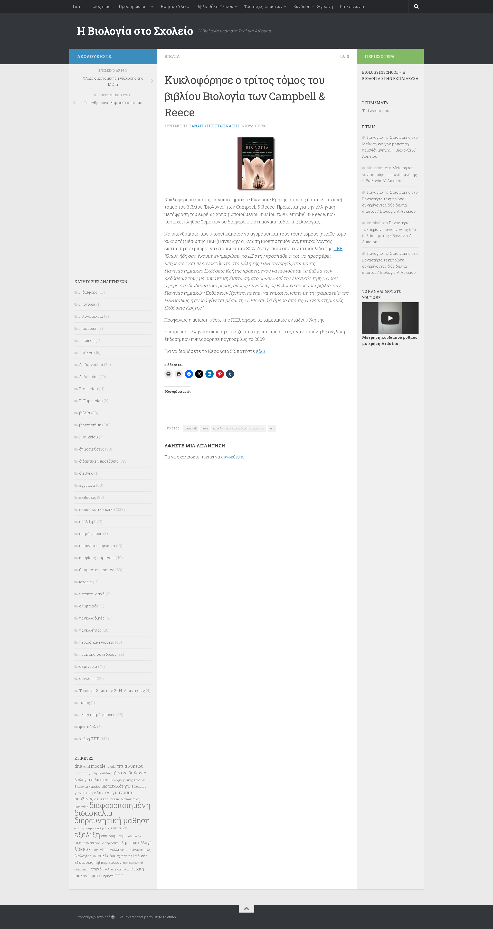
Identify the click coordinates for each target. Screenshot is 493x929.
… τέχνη (86, 352)
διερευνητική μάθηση (112, 820)
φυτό (96, 875)
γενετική (83, 792)
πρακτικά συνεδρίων (97, 654)
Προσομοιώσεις (134, 6)
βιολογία (137, 773)
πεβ (271, 428)
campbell (191, 428)
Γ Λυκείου (88, 436)
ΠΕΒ (338, 248)
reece (205, 428)
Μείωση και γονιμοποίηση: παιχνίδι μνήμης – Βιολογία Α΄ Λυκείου (389, 150)
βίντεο (121, 773)
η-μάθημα (130, 836)
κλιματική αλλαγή (135, 842)
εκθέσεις (87, 497)
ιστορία (85, 581)
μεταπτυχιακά (92, 593)
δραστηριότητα (84, 828)
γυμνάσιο (122, 792)
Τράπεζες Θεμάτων (263, 6)
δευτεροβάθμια (107, 799)
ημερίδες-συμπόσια (97, 557)
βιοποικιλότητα (116, 786)
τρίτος (299, 199)
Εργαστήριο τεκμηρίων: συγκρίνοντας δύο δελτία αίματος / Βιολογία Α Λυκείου (389, 205)
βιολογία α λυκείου (91, 779)
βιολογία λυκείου (87, 786)
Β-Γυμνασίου (91, 400)
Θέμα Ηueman (165, 917)
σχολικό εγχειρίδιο (116, 869)
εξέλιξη (86, 521)
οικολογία (98, 850)
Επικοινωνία (352, 6)
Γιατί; (77, 6)
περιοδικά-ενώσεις (96, 642)
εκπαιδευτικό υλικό (97, 509)
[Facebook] (146, 55)
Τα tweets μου (375, 110)
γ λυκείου (102, 792)
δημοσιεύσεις (91, 449)
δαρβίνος (83, 799)
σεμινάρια (88, 666)
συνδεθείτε (232, 456)
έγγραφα (87, 485)
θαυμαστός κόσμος (96, 569)
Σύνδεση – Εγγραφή (313, 6)
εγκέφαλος (102, 828)
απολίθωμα (105, 773)
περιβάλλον (111, 862)
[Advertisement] (112, 190)
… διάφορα (88, 292)
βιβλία (172, 56)
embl (86, 766)
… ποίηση (86, 340)
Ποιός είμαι (101, 6)
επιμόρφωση (90, 533)
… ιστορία (87, 304)
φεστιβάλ (87, 726)
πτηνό (96, 868)
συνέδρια (87, 678)
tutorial (111, 766)
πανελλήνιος (90, 630)
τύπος (84, 702)
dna (78, 766)
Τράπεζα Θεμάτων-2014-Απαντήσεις (112, 690)
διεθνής (86, 473)
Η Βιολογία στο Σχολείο (135, 31)
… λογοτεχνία (91, 316)
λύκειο (82, 849)
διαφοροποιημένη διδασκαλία (112, 809)
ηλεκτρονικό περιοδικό (102, 843)
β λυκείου (138, 786)
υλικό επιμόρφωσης (97, 714)
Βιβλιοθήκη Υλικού (214, 6)
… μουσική (88, 328)
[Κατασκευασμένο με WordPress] (113, 917)
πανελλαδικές (92, 618)
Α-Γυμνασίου (91, 364)
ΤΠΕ (120, 766)
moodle (98, 766)
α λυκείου (134, 766)
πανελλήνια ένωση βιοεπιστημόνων (238, 428)
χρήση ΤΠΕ (89, 738)
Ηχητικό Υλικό (175, 6)
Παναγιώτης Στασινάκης (214, 126)
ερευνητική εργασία (97, 545)
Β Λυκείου (88, 388)
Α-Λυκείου (89, 376)
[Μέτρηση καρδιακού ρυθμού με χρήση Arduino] (390, 318)
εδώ (260, 351)
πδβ (97, 862)
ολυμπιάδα (89, 605)
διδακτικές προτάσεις (98, 461)
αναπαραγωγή (85, 773)
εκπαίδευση (119, 828)
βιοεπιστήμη (90, 424)
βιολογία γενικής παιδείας (128, 780)
